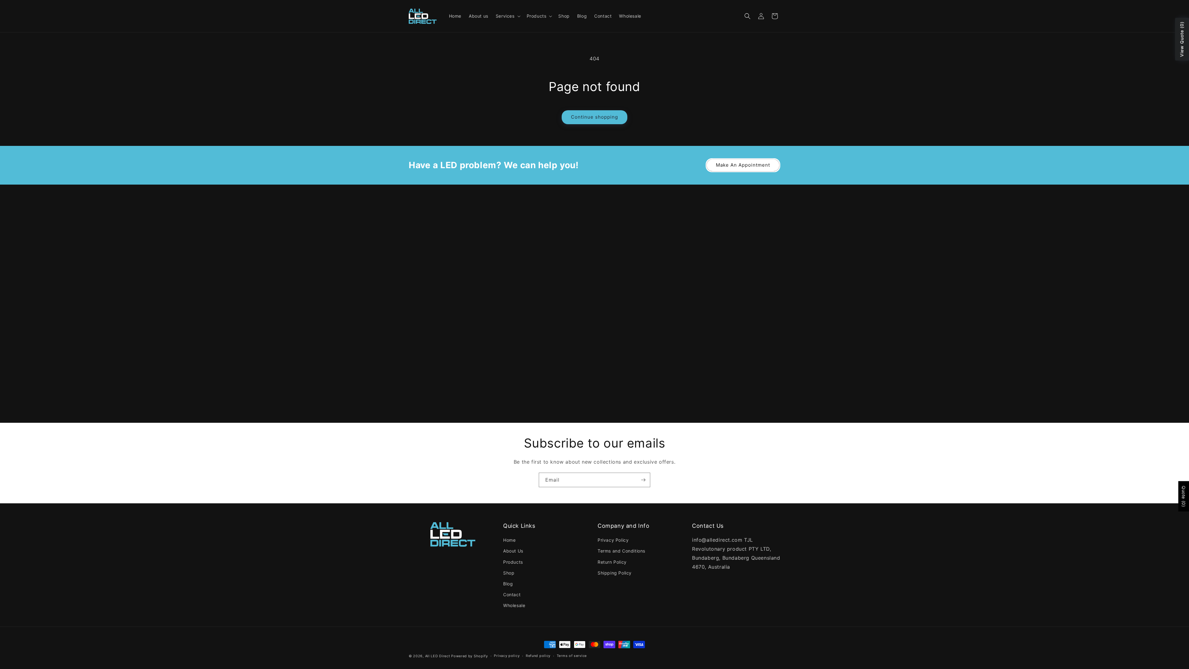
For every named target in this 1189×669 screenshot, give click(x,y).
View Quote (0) (1181, 39)
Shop (508, 572)
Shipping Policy (615, 572)
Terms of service (572, 656)
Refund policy (538, 656)
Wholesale (514, 605)
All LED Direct (437, 656)
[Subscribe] (643, 480)
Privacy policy (507, 656)
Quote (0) (1183, 496)
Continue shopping (594, 117)
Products (513, 562)
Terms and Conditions (621, 550)
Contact (511, 594)
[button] (507, 16)
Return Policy (612, 562)
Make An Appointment (743, 165)
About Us (513, 550)
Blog (508, 583)
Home (509, 540)
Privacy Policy (613, 540)
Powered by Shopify (469, 656)
